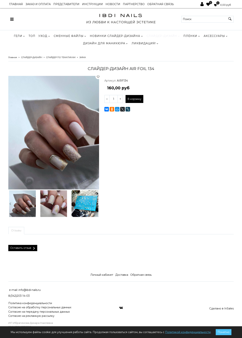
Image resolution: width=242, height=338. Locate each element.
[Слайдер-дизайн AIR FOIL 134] (53, 132)
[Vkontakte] (121, 308)
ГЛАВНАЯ (16, 4)
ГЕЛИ (18, 36)
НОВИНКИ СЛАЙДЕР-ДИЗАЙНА (115, 36)
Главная (12, 57)
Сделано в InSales (221, 308)
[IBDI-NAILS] (120, 18)
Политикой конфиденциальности (188, 332)
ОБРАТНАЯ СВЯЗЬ (160, 4)
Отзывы (16, 230)
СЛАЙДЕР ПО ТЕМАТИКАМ (60, 57)
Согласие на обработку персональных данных (39, 307)
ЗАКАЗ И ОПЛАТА (38, 4)
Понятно (224, 332)
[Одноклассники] (112, 109)
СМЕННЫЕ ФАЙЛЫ (69, 36)
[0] (208, 4)
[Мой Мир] (117, 109)
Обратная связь (141, 274)
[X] (122, 109)
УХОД (42, 36)
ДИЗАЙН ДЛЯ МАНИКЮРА (104, 43)
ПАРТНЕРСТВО (134, 4)
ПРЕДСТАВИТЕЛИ (66, 4)
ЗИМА (82, 57)
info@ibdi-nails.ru (30, 290)
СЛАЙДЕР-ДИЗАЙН (162, 36)
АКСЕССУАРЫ (214, 36)
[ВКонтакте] (106, 109)
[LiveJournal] (128, 109)
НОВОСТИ (112, 4)
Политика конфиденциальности (30, 303)
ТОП (32, 36)
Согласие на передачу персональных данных (39, 311)
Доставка (121, 274)
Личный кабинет (101, 274)
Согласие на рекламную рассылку (31, 316)
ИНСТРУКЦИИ (92, 4)
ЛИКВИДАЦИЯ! (144, 43)
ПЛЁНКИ (190, 36)
